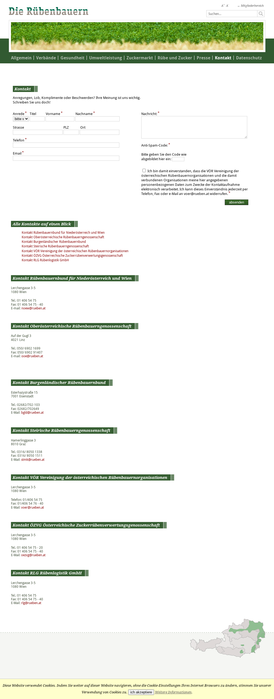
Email (17, 153)
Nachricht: (149, 114)
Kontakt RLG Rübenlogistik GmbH (45, 260)
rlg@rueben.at (31, 603)
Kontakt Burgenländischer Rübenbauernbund (54, 242)
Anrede (18, 114)
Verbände (46, 58)
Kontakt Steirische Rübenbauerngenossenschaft (55, 246)
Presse (203, 58)
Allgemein (21, 58)
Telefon (18, 140)
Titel (33, 114)
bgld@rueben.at (32, 412)
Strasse (18, 127)
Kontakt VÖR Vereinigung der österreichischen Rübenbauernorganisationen (75, 251)
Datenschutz (249, 58)
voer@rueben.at (32, 507)
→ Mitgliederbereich (250, 5)
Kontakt (223, 58)
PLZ (66, 127)
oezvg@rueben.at (33, 555)
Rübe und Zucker (175, 58)
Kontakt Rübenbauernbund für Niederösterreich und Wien (63, 233)
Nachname (84, 114)
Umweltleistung (105, 58)
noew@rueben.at (33, 308)
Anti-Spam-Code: (154, 145)
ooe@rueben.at (32, 356)
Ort (82, 127)
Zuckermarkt (140, 58)
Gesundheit (72, 58)
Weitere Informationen (173, 692)
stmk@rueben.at (32, 460)
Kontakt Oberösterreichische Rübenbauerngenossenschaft (63, 237)
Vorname (53, 114)
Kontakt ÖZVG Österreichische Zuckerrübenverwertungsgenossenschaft (72, 256)
